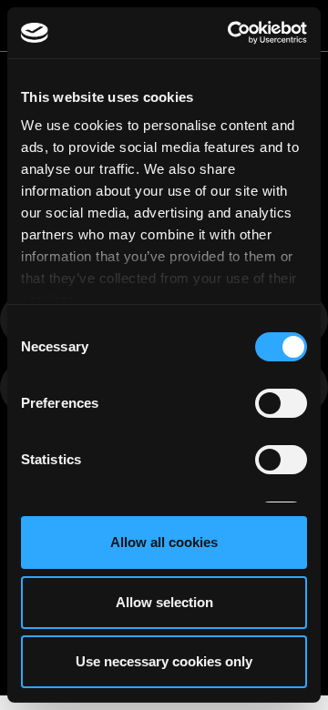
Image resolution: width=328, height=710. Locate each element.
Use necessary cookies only (164, 661)
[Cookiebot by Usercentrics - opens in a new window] (231, 33)
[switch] (281, 403)
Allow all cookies (164, 542)
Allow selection (164, 602)
